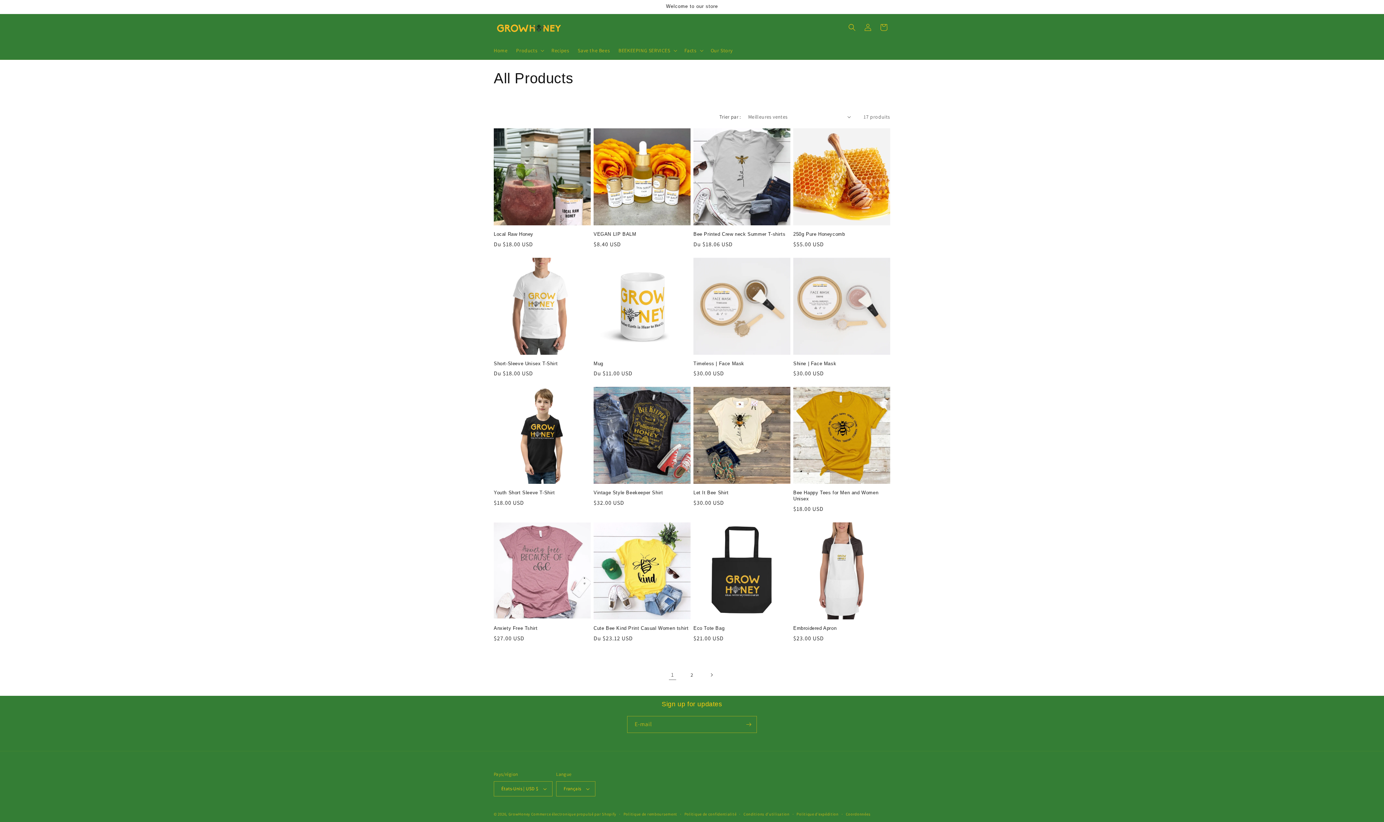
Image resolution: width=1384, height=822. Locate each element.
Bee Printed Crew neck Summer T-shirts (739, 234)
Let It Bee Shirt (711, 492)
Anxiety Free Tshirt (515, 628)
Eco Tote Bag (708, 628)
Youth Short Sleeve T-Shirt (524, 492)
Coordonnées (858, 814)
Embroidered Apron (815, 628)
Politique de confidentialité (710, 814)
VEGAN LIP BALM (615, 234)
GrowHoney (519, 814)
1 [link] (672, 675)
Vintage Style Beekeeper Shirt (628, 492)
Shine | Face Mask (814, 363)
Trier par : (730, 117)
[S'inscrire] (749, 724)
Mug (598, 363)
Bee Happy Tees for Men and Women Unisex (835, 495)
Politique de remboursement (650, 814)
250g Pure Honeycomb (819, 234)
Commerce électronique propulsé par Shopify (573, 814)
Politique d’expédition (817, 814)
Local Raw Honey (513, 234)
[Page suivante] (711, 675)
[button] (529, 50)
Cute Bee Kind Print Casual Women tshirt (641, 628)
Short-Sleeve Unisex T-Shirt (526, 363)
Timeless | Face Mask (718, 363)
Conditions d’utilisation (767, 814)
